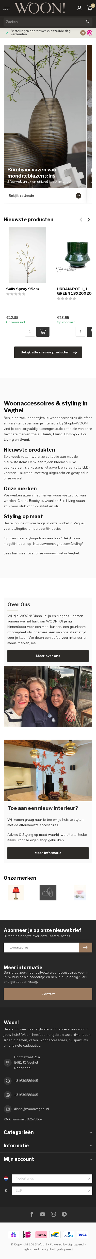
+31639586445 (26, 1080)
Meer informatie (48, 853)
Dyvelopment (63, 1249)
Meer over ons (48, 656)
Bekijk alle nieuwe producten (45, 352)
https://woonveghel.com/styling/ (58, 543)
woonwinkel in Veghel (61, 553)
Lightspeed (75, 1244)
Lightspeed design (36, 1249)
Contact (48, 994)
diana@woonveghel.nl (31, 1109)
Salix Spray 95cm (22, 289)
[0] (89, 8)
